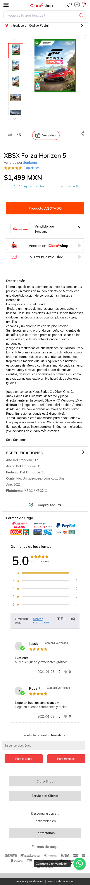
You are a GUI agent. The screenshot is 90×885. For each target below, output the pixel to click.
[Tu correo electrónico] (45, 747)
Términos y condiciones (29, 881)
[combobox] (44, 15)
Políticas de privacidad (61, 881)
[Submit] (81, 15)
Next (14, 115)
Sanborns (30, 162)
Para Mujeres (23, 758)
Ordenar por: (21, 620)
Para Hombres (66, 758)
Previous (14, 36)
